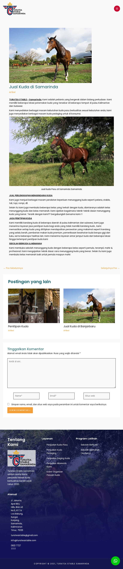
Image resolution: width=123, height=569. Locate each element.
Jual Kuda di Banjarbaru (79, 326)
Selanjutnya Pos (110, 268)
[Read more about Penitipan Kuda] (34, 305)
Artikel (12, 92)
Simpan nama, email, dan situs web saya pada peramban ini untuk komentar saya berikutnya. (59, 404)
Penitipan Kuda (18, 326)
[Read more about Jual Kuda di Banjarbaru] (89, 305)
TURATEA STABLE (18, 99)
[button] (115, 560)
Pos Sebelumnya (13, 268)
